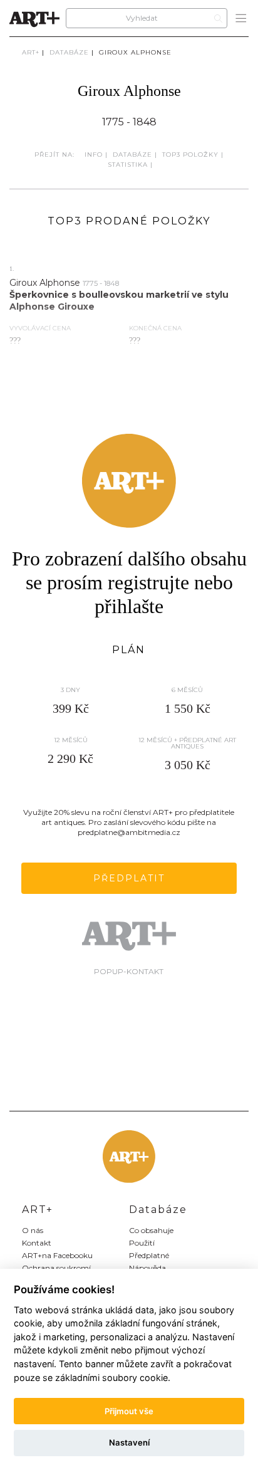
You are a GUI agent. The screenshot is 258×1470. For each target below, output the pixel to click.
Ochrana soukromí (56, 1268)
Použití (142, 1242)
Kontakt (36, 1242)
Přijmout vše (129, 1411)
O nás (32, 1230)
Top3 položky (190, 154)
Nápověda (147, 1268)
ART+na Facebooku (57, 1255)
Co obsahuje (151, 1230)
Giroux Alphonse (135, 52)
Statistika (128, 164)
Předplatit (129, 878)
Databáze (69, 52)
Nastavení (129, 1442)
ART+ (30, 52)
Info (94, 154)
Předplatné (149, 1255)
